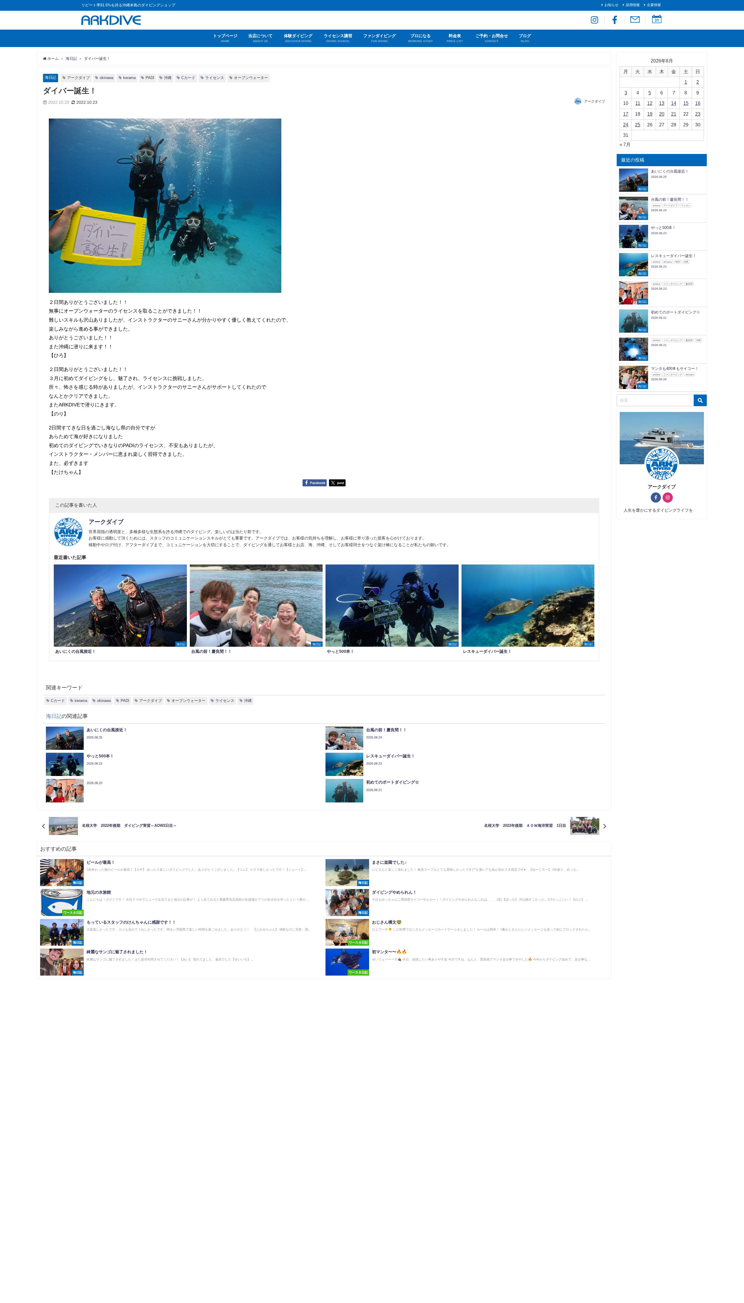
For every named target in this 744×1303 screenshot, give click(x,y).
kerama (129, 78)
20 (661, 114)
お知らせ (611, 5)
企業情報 (654, 5)
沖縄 (167, 78)
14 (673, 103)
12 (649, 103)
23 (697, 114)
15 (685, 103)
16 (697, 103)
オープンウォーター (251, 78)
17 (625, 114)
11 (637, 103)
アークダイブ (78, 78)
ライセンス (214, 78)
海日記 (50, 77)
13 (661, 103)
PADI (150, 78)
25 (637, 124)
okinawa (106, 78)
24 (625, 124)
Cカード (188, 78)
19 (649, 114)
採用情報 (633, 5)
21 (673, 114)
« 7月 (625, 144)
